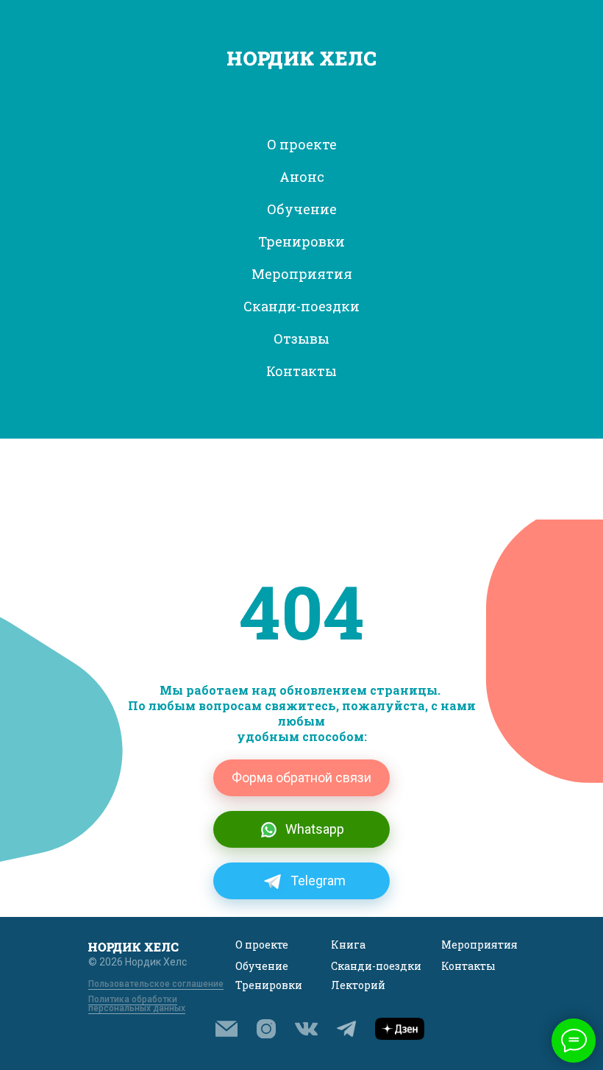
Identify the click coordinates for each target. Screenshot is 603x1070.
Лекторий (358, 985)
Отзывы (301, 338)
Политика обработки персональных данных (136, 1003)
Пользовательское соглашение (156, 984)
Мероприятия (479, 945)
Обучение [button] (302, 209)
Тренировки (268, 985)
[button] (226, 1029)
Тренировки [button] (301, 241)
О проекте (261, 945)
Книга (348, 945)
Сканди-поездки (301, 306)
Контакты (301, 371)
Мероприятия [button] (301, 274)
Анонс (301, 176)
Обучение (261, 966)
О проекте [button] (302, 144)
